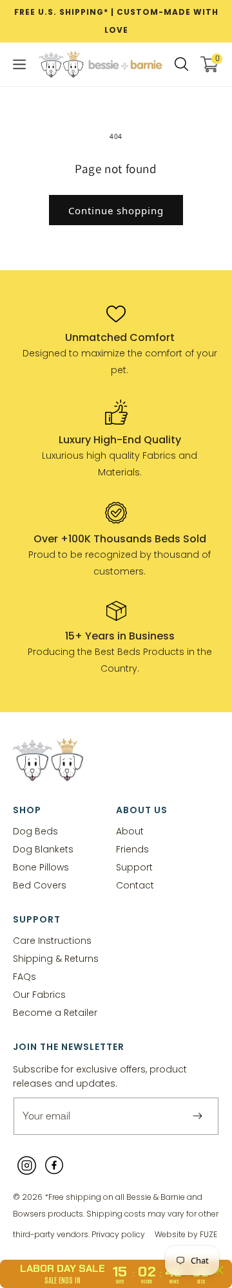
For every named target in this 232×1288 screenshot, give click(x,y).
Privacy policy (118, 1234)
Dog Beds (35, 831)
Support (134, 867)
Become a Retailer (55, 1012)
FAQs (24, 976)
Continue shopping (116, 210)
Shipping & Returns (56, 958)
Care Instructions (52, 940)
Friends (132, 849)
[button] (19, 64)
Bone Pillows (41, 867)
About (130, 831)
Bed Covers (39, 885)
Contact (135, 885)
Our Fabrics (39, 994)
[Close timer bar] (219, 1270)
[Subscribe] (197, 1116)
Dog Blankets (43, 849)
